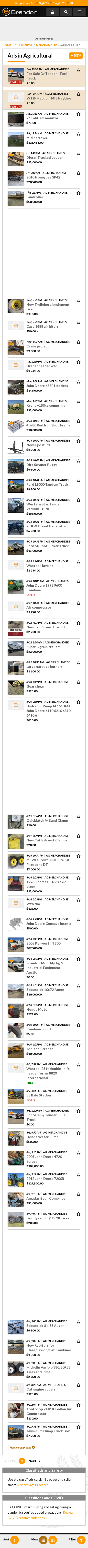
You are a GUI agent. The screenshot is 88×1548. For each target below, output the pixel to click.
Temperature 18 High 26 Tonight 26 (40, 3)
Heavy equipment (20, 1447)
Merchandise (46, 45)
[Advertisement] (41, 27)
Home (6, 45)
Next (36, 1461)
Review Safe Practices (32, 1485)
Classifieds (24, 45)
